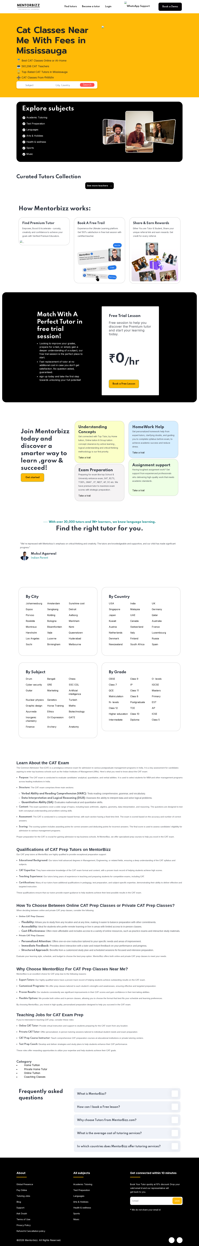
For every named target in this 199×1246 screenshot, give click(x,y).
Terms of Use (23, 1219)
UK (153, 603)
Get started (32, 477)
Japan (112, 615)
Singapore (114, 609)
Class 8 (134, 696)
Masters (156, 690)
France (156, 626)
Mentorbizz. (31, 1240)
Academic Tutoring (36, 117)
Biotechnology (77, 711)
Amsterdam (53, 603)
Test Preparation (35, 123)
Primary (156, 696)
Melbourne (75, 644)
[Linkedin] (172, 1240)
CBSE (112, 678)
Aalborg (73, 615)
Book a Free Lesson (124, 384)
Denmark (114, 638)
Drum (29, 678)
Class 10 (134, 713)
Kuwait (112, 620)
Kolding (51, 615)
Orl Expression (55, 717)
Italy (132, 632)
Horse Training (55, 705)
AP (153, 708)
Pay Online (21, 1190)
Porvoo (30, 615)
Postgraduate (137, 702)
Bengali (51, 678)
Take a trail (84, 457)
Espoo (29, 609)
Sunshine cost (76, 603)
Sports (30, 147)
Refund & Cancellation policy (30, 1231)
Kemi (71, 626)
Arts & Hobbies (34, 135)
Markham (74, 620)
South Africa (137, 644)
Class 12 (113, 708)
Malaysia (135, 609)
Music (29, 153)
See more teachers (99, 185)
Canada (134, 620)
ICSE (154, 713)
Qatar (155, 615)
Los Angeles (32, 638)
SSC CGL (74, 684)
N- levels (114, 702)
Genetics (52, 699)
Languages (32, 129)
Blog (18, 1201)
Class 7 (113, 684)
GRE (49, 684)
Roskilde (30, 620)
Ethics (50, 711)
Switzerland (136, 626)
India (132, 603)
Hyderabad (75, 638)
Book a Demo (170, 6)
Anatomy (74, 726)
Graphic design (34, 705)
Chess (72, 678)
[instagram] (180, 1240)
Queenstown (76, 632)
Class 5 (156, 719)
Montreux (31, 626)
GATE (72, 717)
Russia (155, 638)
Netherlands (115, 632)
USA (111, 603)
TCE (132, 708)
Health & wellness (36, 141)
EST (154, 702)
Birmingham (53, 644)
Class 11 (134, 690)
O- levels (157, 678)
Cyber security (34, 684)
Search (87, 85)
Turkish (73, 699)
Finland (134, 638)
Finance (30, 726)
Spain (155, 644)
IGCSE (155, 684)
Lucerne (51, 638)
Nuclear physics (35, 699)
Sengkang (52, 609)
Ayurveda (31, 711)
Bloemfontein (54, 626)
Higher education (118, 713)
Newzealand (116, 644)
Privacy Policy (23, 1225)
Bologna (51, 620)
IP (131, 684)
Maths (72, 705)
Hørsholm (31, 632)
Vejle (49, 632)
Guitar (29, 690)
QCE (111, 690)
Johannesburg (34, 603)
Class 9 (134, 678)
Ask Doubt (21, 1213)
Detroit (73, 609)
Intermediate (116, 719)
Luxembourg (159, 632)
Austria (113, 626)
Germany (157, 609)
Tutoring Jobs (23, 1196)
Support (20, 1207)
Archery (51, 726)
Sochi (29, 644)
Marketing (52, 690)
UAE (132, 615)
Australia (157, 620)
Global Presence (24, 1184)
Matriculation (116, 696)
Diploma (134, 719)
